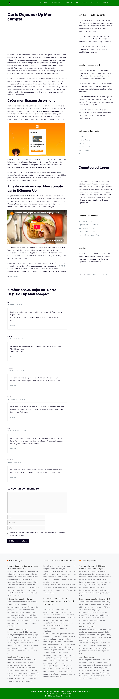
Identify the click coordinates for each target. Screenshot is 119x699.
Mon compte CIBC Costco (97, 275)
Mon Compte (42, 3)
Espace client (56, 3)
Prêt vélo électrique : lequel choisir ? (20, 599)
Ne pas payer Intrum (86, 221)
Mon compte (13, 276)
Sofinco (81, 136)
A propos (50, 693)
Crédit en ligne (15, 560)
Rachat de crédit (71, 3)
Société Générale (85, 140)
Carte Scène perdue (86, 657)
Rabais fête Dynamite (87, 627)
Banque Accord (84, 147)
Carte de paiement (89, 560)
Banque (84, 3)
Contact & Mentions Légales (63, 693)
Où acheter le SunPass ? (88, 228)
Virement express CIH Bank (17, 629)
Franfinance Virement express (18, 657)
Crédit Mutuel (84, 150)
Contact (106, 3)
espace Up (38, 108)
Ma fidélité (95, 3)
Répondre (13, 325)
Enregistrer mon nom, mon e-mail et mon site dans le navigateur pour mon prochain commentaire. (37, 533)
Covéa (81, 154)
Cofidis (81, 143)
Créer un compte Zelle (87, 232)
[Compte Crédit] (9, 3)
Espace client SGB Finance (88, 225)
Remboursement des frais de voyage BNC (94, 599)
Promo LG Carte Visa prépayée (90, 235)
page (40, 111)
